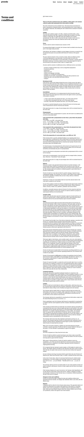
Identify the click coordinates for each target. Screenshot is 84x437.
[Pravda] (4, 2)
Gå (43, 16)
